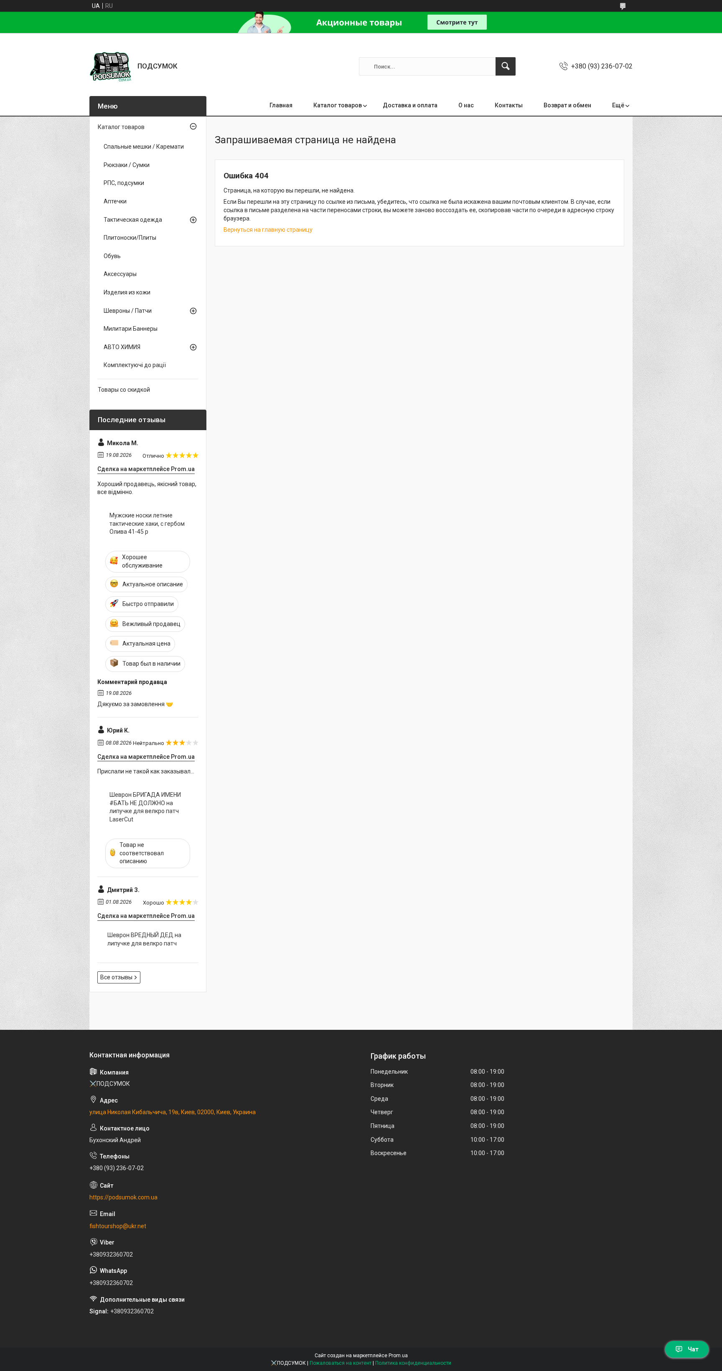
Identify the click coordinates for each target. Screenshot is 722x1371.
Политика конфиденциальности (413, 1363)
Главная (280, 105)
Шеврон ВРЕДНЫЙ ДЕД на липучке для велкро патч (144, 939)
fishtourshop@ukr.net (117, 1226)
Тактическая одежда (133, 219)
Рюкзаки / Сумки (127, 165)
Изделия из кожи (127, 292)
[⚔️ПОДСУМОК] (110, 66)
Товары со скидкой (124, 389)
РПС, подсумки (124, 183)
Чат (693, 1349)
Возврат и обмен (567, 105)
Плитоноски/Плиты (130, 237)
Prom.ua (398, 1355)
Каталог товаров (337, 105)
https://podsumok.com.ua (123, 1197)
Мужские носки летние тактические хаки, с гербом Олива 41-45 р (147, 523)
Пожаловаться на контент (340, 1363)
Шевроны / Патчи (128, 310)
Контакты (509, 105)
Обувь (112, 256)
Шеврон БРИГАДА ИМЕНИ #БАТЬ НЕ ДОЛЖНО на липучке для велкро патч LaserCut (145, 807)
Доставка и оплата (410, 105)
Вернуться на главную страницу (268, 229)
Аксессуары (120, 274)
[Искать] (506, 66)
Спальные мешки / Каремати (144, 146)
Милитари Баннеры (131, 328)
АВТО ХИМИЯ (122, 347)
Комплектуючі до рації (135, 365)
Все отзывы (116, 977)
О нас (466, 105)
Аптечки (115, 201)
